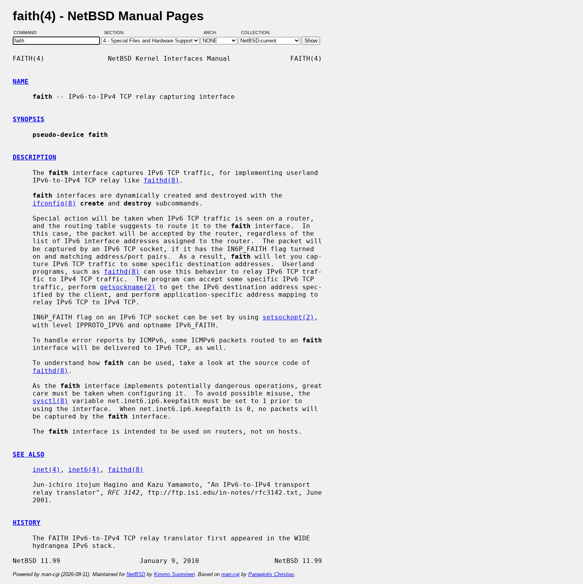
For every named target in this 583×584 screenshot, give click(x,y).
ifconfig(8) (54, 203)
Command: (27, 33)
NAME (21, 81)
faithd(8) (161, 180)
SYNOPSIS (28, 119)
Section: (116, 33)
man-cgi (230, 574)
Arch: (213, 33)
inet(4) (46, 469)
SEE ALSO (28, 454)
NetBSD (136, 574)
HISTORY (26, 522)
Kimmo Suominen (174, 574)
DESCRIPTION (34, 157)
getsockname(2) (127, 287)
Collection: (255, 33)
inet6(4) (84, 469)
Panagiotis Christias (271, 574)
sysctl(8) (50, 401)
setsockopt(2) (288, 317)
